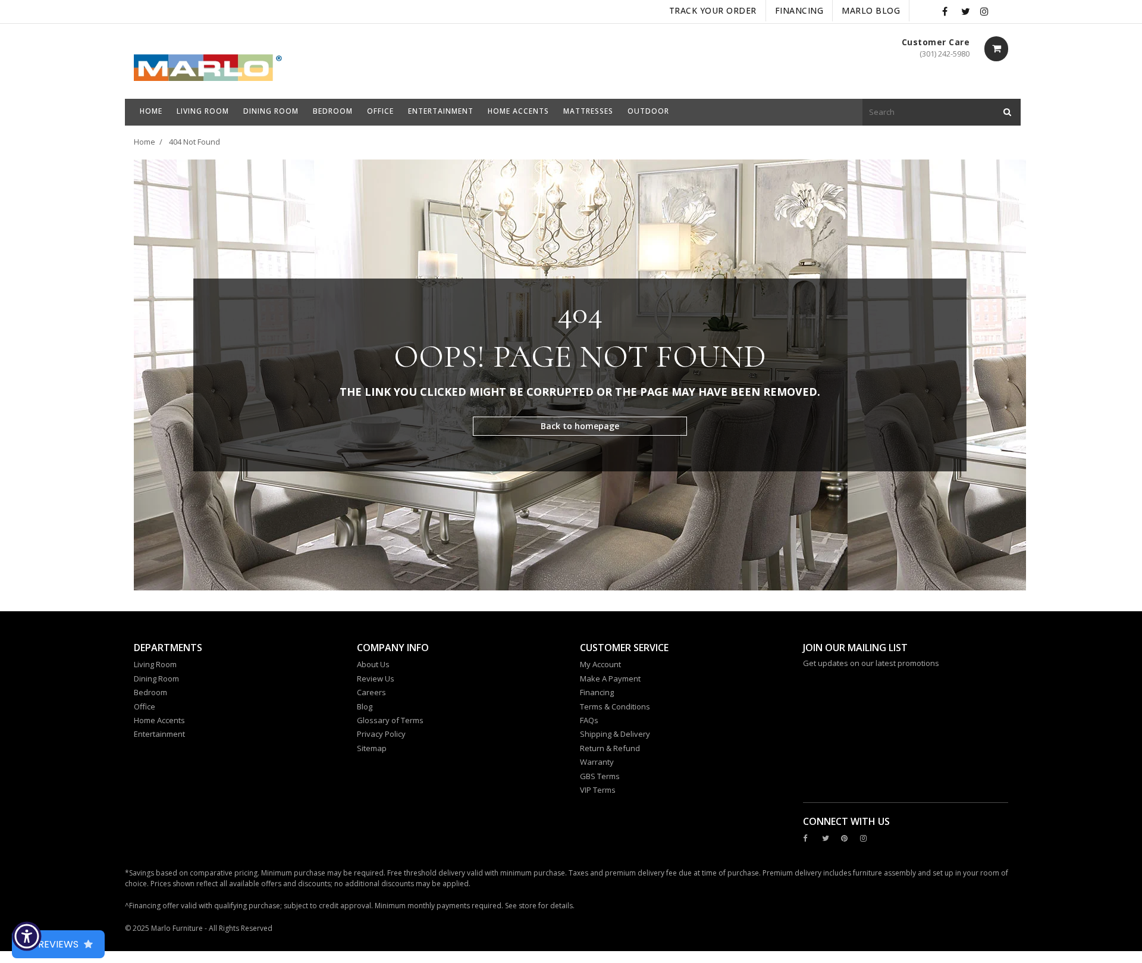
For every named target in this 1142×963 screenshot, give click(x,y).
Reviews (58, 944)
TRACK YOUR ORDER (713, 10)
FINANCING (799, 10)
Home (144, 141)
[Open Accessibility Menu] (27, 936)
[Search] (1007, 112)
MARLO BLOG (871, 10)
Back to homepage (580, 426)
